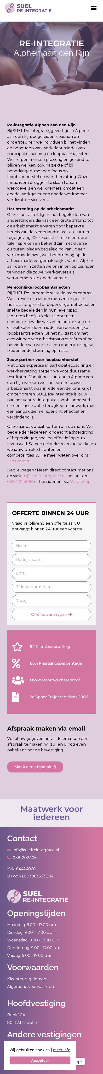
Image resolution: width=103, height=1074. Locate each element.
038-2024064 (20, 481)
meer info (61, 1049)
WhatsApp (80, 481)
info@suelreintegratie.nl (42, 476)
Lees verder (18, 461)
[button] (93, 7)
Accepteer (40, 1060)
